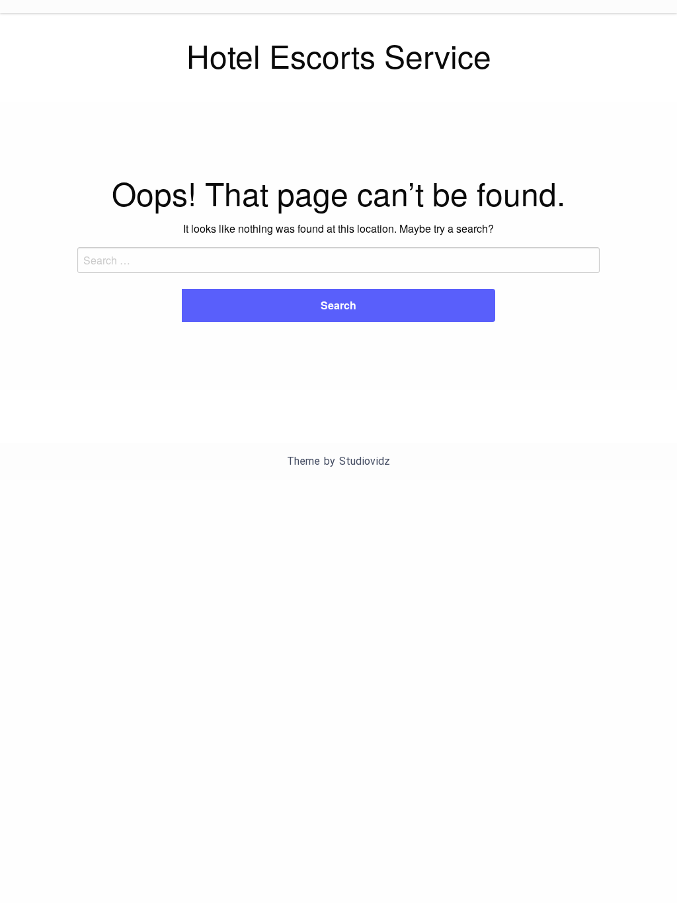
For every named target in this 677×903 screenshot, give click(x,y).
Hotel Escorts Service (338, 55)
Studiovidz (364, 461)
